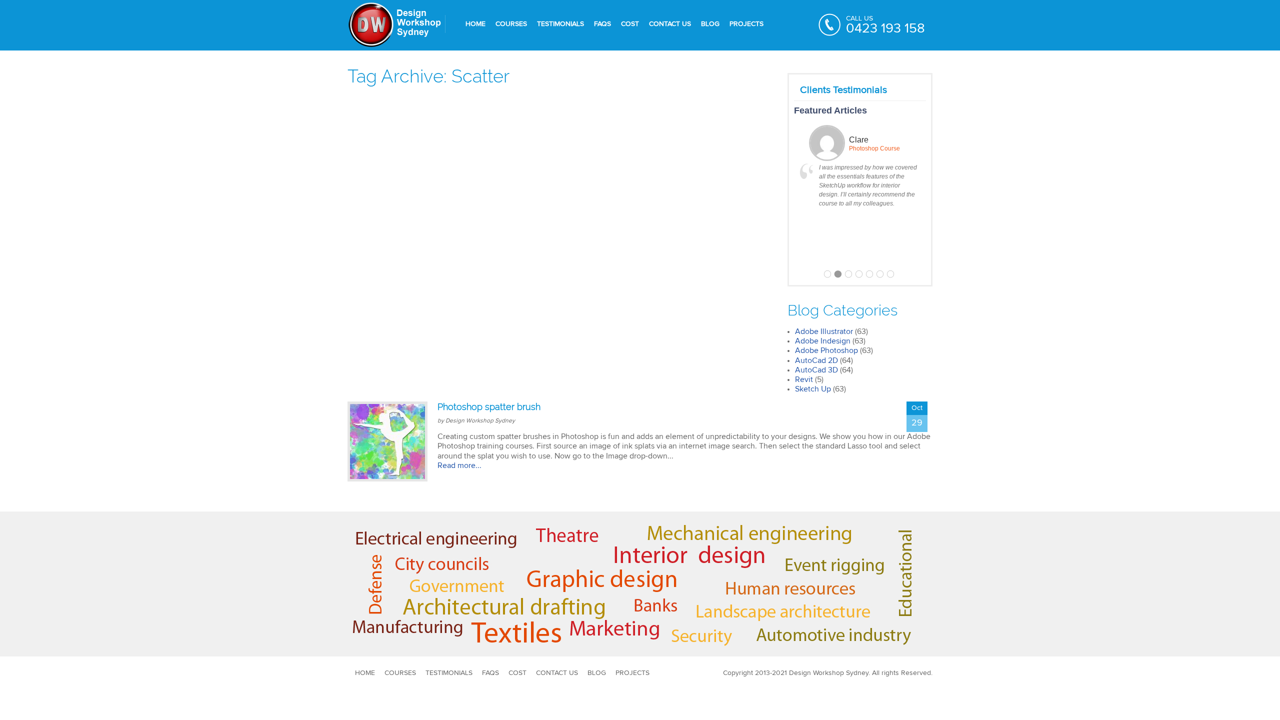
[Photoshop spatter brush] (388, 442)
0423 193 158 (885, 29)
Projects (747, 24)
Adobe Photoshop (826, 350)
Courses (511, 24)
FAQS (602, 24)
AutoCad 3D (816, 370)
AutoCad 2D (816, 360)
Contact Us (670, 24)
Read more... (460, 466)
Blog (710, 24)
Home (476, 24)
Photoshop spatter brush (489, 407)
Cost (630, 24)
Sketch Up (813, 389)
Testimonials (560, 24)
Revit (804, 380)
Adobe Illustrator (824, 332)
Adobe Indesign (822, 341)
